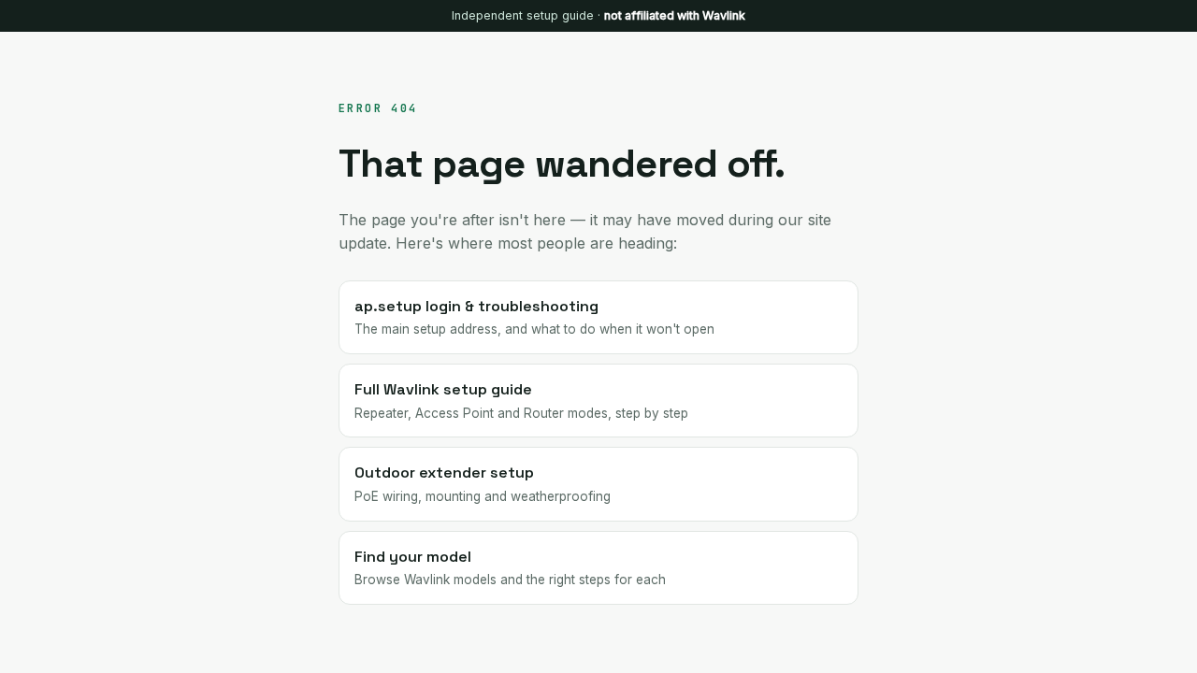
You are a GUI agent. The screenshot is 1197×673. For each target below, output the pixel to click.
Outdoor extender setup (482, 483)
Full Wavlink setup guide (521, 400)
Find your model (510, 567)
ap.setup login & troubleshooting (534, 316)
